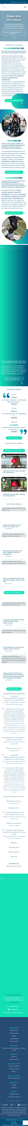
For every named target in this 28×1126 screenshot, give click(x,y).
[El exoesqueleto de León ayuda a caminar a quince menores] (14, 637)
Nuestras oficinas (14, 1094)
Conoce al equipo (14, 1033)
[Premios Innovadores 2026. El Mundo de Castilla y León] (14, 514)
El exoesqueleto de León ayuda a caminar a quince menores (13, 648)
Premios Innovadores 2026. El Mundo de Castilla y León (12, 525)
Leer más (14, 404)
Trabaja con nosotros (14, 1096)
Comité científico (14, 1041)
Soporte (14, 1121)
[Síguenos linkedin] (11, 1101)
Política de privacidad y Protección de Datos (14, 1125)
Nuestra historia (14, 1030)
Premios (14, 1036)
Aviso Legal (14, 1123)
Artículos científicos (14, 1066)
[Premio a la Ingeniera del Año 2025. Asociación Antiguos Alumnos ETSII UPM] (14, 568)
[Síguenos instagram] (14, 1101)
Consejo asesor (14, 1038)
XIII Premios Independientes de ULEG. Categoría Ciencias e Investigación (12, 552)
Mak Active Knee (14, 1059)
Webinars (14, 1071)
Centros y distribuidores (14, 1078)
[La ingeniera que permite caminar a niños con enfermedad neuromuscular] (14, 609)
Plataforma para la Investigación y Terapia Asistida (14, 1049)
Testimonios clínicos (14, 1069)
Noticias (14, 1085)
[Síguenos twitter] (16, 1101)
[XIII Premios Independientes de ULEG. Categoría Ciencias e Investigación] (14, 540)
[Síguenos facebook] (8, 1101)
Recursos (14, 1087)
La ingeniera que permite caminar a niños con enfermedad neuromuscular (13, 621)
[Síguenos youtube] (19, 1101)
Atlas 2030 (14, 1056)
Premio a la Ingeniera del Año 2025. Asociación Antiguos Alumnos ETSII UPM (14, 580)
